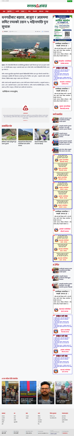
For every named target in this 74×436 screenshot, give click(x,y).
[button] (68, 11)
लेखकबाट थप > (25, 120)
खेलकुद (46, 11)
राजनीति (17, 11)
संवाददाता (6, 31)
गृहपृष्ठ (4, 11)
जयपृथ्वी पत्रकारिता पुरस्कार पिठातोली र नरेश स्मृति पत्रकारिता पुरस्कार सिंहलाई (65, 127)
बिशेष (29, 11)
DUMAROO (65, 433)
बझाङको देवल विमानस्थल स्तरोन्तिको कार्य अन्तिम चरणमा (25, 144)
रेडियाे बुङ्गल (70, 1)
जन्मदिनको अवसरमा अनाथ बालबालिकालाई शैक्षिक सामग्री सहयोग (65, 120)
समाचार (22, 11)
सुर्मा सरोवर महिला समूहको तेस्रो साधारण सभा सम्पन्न (65, 150)
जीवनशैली (35, 11)
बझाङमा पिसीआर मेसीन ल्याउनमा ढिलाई (41, 143)
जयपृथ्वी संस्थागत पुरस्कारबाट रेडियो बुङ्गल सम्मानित (64, 135)
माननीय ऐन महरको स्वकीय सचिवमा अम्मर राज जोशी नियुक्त (45, 401)
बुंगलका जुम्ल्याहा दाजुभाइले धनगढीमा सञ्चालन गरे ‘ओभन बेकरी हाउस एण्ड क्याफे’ (65, 142)
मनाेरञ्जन (41, 11)
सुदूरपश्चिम (9, 11)
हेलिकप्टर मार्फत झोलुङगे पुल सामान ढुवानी (9, 143)
